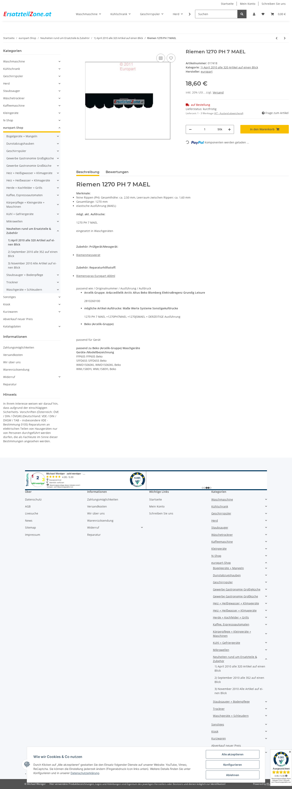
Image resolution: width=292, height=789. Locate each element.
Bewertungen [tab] (117, 172)
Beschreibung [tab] (87, 172)
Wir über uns (12, 362)
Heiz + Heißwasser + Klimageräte (28, 180)
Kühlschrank (11, 69)
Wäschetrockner (14, 98)
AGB (28, 506)
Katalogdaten (12, 326)
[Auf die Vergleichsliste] (160, 58)
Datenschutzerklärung (85, 773)
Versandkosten (13, 355)
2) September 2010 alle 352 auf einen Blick (33, 254)
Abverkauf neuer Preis (18, 319)
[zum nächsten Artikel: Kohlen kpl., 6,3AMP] (285, 38)
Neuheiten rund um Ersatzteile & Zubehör (28, 231)
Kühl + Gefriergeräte (20, 214)
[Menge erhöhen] (229, 129)
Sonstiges (9, 297)
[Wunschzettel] (263, 14)
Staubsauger (11, 91)
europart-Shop (13, 128)
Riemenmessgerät (88, 255)
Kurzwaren (10, 312)
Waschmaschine (14, 61)
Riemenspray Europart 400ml (95, 276)
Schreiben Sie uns (274, 4)
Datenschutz (33, 499)
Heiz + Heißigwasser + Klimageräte (29, 173)
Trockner (12, 282)
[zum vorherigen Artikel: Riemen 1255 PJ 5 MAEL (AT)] (277, 38)
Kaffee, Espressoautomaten (24, 195)
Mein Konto (247, 4)
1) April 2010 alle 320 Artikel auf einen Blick (229, 67)
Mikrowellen (14, 221)
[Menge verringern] (190, 129)
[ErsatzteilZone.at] (32, 14)
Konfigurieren (232, 764)
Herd (6, 83)
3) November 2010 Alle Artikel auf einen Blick (32, 265)
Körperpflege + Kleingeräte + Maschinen (25, 204)
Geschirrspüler (13, 76)
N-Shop (8, 120)
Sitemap (30, 527)
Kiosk (6, 304)
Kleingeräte (10, 113)
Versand (218, 92)
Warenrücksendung (16, 369)
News (28, 520)
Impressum (32, 535)
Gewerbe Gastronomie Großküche (28, 166)
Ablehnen (232, 775)
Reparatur (10, 384)
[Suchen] (242, 14)
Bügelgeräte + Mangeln (21, 136)
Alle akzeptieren (233, 754)
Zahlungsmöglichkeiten (18, 347)
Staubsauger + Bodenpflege (24, 275)
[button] (254, 14)
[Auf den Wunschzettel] (171, 58)
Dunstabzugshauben (20, 143)
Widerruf (9, 377)
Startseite (227, 4)
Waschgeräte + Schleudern (24, 289)
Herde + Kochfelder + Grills (24, 188)
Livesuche (31, 513)
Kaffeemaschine (14, 105)
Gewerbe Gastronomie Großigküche (30, 158)
